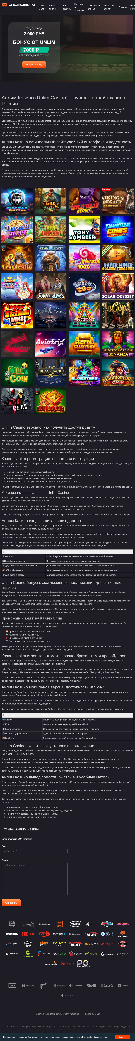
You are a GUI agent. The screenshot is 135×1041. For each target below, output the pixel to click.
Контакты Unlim (92, 1014)
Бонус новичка (67, 7)
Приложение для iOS (94, 7)
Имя (4, 846)
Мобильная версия (109, 7)
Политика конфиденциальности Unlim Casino (57, 1014)
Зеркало (123, 7)
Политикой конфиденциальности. (95, 1037)
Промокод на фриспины (79, 7)
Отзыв (5, 860)
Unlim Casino (42, 7)
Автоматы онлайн (54, 7)
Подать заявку (34, 64)
